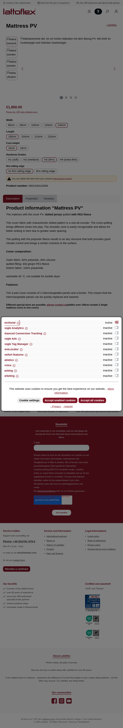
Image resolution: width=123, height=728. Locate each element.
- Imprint (68, 406)
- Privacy (56, 406)
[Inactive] (118, 327)
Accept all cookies (92, 400)
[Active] (118, 322)
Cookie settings (29, 400)
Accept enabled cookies (60, 400)
